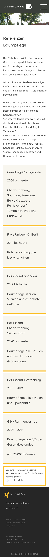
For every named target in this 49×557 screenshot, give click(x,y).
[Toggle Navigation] (43, 7)
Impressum (12, 507)
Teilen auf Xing (17, 494)
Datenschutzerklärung (18, 503)
